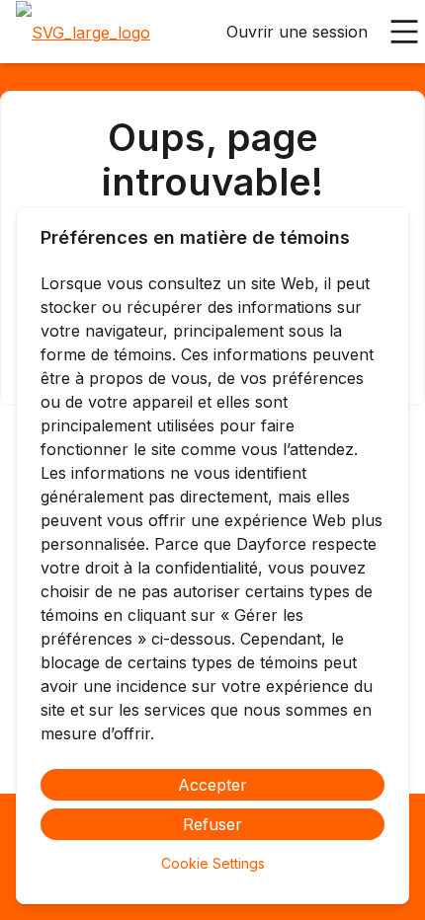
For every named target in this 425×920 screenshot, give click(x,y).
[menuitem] (83, 32)
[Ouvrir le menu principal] (404, 31)
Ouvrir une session (297, 31)
